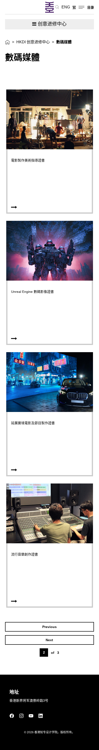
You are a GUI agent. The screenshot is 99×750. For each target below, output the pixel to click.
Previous (49, 627)
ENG (66, 7)
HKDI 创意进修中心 (33, 42)
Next (49, 640)
